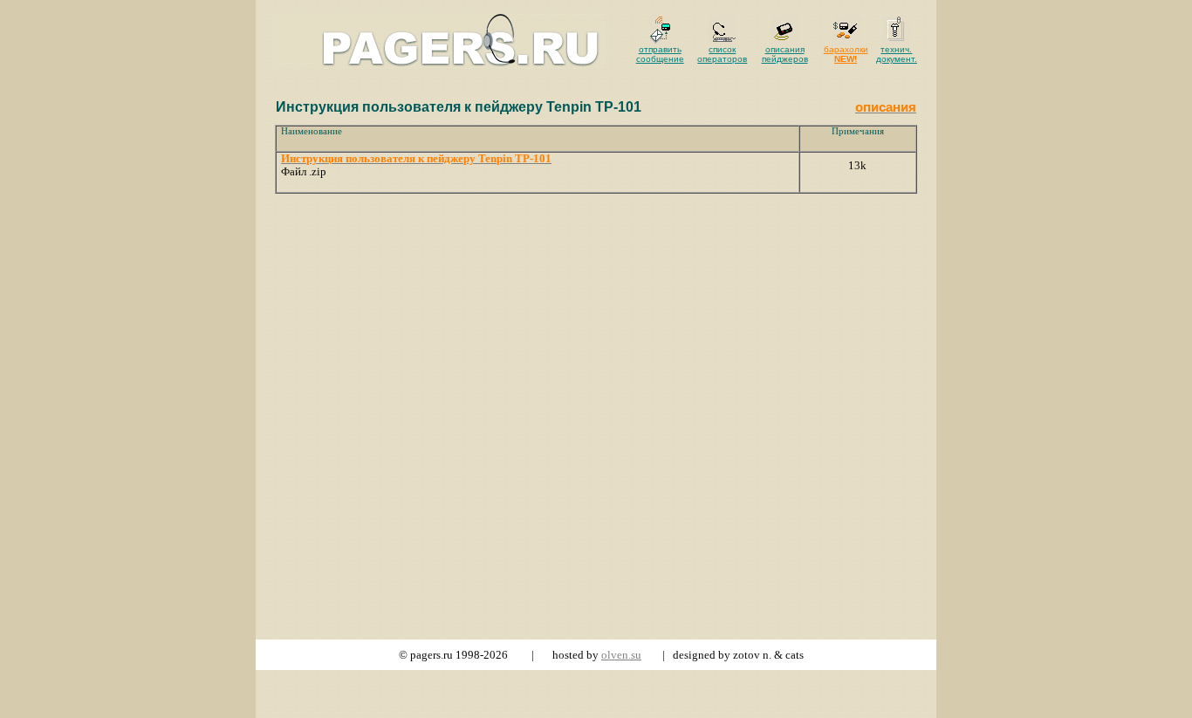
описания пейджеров (785, 54)
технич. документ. (896, 54)
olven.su (621, 654)
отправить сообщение (660, 54)
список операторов (722, 54)
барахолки (846, 54)
